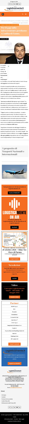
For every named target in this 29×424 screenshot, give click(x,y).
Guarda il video (14, 297)
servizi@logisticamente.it (16, 387)
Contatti (4, 397)
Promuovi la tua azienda (7, 399)
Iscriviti (14, 279)
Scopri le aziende (14, 344)
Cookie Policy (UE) (6, 401)
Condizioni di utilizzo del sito (14, 421)
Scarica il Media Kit (14, 193)
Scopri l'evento (14, 259)
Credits (14, 417)
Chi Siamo (4, 395)
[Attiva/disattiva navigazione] (25, 14)
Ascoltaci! (14, 227)
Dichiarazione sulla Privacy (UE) (9, 403)
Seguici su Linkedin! (14, 364)
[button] (22, 14)
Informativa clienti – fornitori (11, 419)
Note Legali (21, 419)
